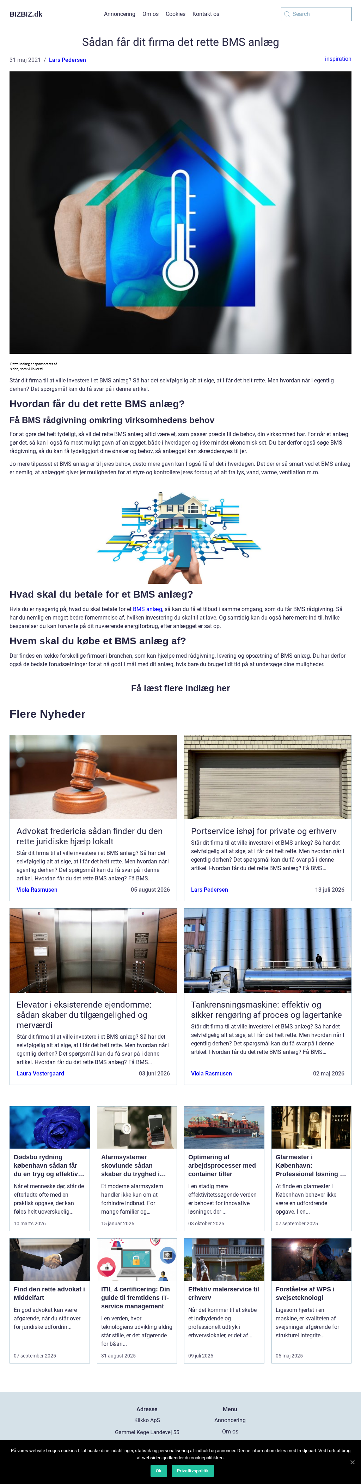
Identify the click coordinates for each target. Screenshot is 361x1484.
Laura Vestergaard (40, 1073)
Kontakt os (205, 14)
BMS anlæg (147, 609)
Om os (150, 14)
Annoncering (119, 14)
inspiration (338, 58)
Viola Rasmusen (37, 889)
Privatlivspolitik (193, 1470)
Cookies (175, 14)
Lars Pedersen (67, 60)
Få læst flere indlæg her (180, 688)
